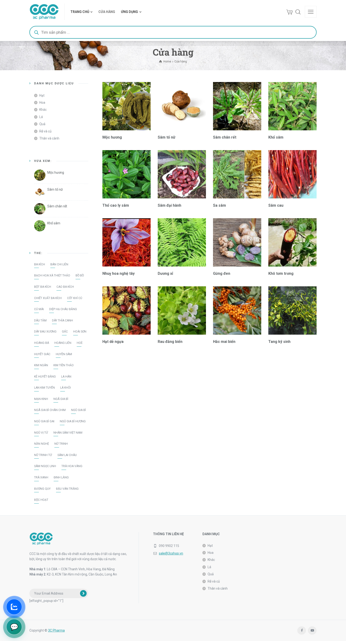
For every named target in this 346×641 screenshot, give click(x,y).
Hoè (80, 343)
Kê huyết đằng (45, 376)
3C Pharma (56, 630)
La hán (66, 376)
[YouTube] (312, 630)
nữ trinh (61, 443)
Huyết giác (42, 354)
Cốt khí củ (74, 298)
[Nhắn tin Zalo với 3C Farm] (14, 607)
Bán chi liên (59, 264)
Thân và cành (49, 138)
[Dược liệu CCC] (44, 12)
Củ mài (39, 309)
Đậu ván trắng (67, 488)
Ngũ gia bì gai (44, 421)
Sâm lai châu (67, 455)
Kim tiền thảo (63, 365)
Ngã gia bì (60, 399)
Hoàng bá (41, 343)
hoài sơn (79, 331)
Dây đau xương (45, 331)
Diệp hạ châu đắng (63, 309)
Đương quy (42, 488)
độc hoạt (41, 499)
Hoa (42, 102)
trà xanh (41, 477)
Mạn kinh (41, 399)
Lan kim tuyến (44, 387)
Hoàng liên (62, 343)
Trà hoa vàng (71, 466)
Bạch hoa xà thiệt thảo (52, 275)
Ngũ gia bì (78, 410)
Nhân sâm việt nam (67, 432)
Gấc (65, 331)
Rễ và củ (45, 131)
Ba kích (39, 264)
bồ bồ (80, 275)
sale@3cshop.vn (171, 553)
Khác (43, 109)
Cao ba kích (65, 286)
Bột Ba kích (42, 286)
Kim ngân (41, 365)
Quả (42, 124)
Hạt (41, 95)
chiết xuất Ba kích (48, 298)
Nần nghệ (41, 443)
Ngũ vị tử (41, 432)
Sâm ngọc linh (45, 466)
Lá (41, 117)
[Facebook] (301, 630)
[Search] (298, 12)
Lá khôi (65, 387)
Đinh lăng (61, 477)
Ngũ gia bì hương (73, 421)
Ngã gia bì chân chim (50, 410)
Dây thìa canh (62, 320)
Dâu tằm (40, 320)
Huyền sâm (64, 354)
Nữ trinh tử (43, 455)
